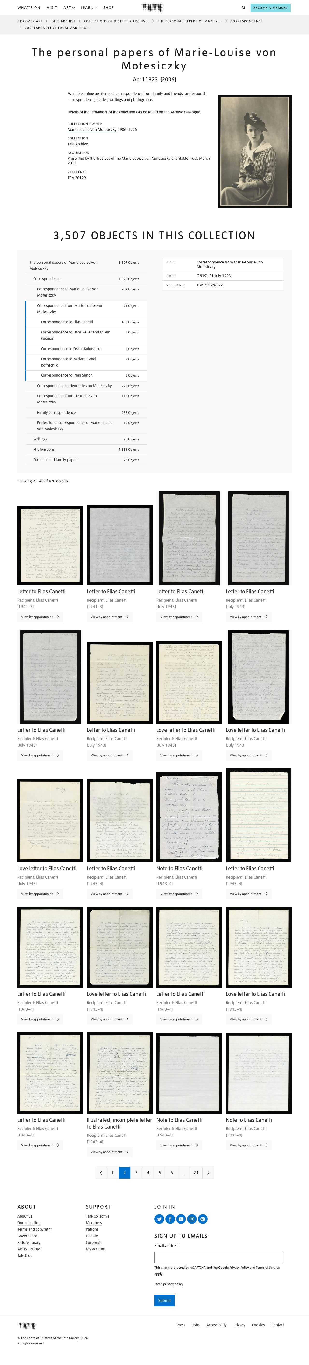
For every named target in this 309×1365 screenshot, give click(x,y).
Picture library (29, 1242)
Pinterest (203, 1219)
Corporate (94, 1242)
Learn (87, 7)
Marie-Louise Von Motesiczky (92, 129)
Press (181, 1325)
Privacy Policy (239, 1267)
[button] (242, 8)
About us (24, 1216)
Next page (218, 1174)
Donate (92, 1236)
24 (196, 1172)
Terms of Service (268, 1267)
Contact (278, 1325)
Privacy (239, 1325)
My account (95, 1249)
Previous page (110, 1174)
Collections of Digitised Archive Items (122, 21)
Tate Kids (24, 1255)
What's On (29, 7)
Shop (108, 7)
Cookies (258, 1325)
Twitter (159, 1219)
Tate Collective (97, 1216)
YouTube (181, 1219)
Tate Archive (63, 21)
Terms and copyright (34, 1229)
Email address (167, 1245)
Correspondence (247, 21)
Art (67, 7)
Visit (52, 7)
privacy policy (173, 1284)
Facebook (170, 1219)
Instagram (192, 1219)
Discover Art (30, 21)
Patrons (92, 1229)
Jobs (196, 1325)
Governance (27, 1236)
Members (94, 1222)
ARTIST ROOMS (29, 1249)
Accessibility (216, 1325)
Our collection (29, 1222)
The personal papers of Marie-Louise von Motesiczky (209, 21)
